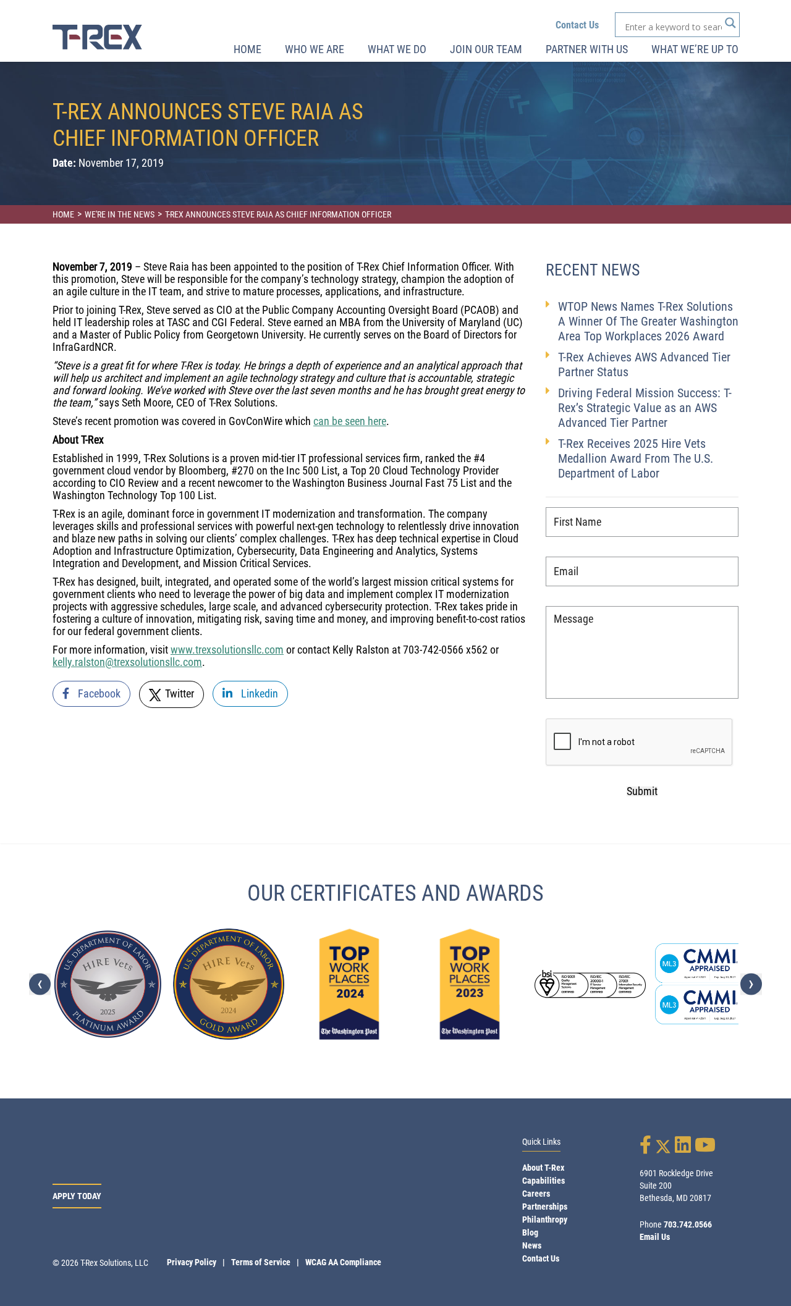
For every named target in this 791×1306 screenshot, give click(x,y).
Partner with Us (587, 49)
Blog (530, 1232)
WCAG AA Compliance (343, 1262)
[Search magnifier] (730, 23)
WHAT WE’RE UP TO (694, 49)
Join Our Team (486, 49)
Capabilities (543, 1181)
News (531, 1245)
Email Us (655, 1237)
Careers (536, 1194)
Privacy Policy (191, 1262)
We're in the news (119, 214)
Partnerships (544, 1206)
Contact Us (577, 25)
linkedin (258, 693)
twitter (178, 693)
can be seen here (349, 421)
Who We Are (314, 49)
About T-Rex (543, 1168)
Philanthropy (544, 1219)
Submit (642, 791)
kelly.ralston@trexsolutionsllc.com (127, 661)
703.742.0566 (688, 1224)
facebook (98, 693)
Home (247, 49)
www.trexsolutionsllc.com (227, 649)
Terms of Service (260, 1262)
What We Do (397, 49)
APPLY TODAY (77, 1196)
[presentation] (40, 984)
